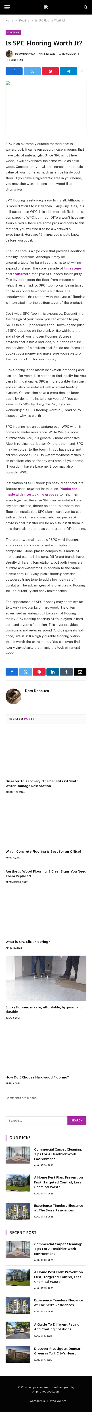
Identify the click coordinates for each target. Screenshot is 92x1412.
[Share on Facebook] (14, 71)
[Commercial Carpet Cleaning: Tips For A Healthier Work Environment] (18, 1155)
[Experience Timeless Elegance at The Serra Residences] (18, 1211)
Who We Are (58, 1401)
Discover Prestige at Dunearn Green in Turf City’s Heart (58, 1350)
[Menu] (7, 7)
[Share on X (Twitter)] (32, 71)
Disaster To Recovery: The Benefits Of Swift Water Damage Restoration (42, 783)
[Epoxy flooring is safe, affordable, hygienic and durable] (46, 978)
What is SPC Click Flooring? (28, 941)
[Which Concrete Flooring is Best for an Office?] (46, 822)
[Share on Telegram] (68, 71)
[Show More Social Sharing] (82, 71)
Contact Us (37, 1401)
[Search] (85, 7)
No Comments (70, 54)
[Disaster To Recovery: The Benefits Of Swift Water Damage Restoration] (46, 752)
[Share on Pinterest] (50, 71)
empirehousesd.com (46, 1391)
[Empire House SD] (46, 7)
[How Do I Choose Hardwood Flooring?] (46, 1048)
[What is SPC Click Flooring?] (46, 913)
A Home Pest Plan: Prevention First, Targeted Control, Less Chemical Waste (58, 1182)
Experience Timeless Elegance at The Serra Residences (58, 1207)
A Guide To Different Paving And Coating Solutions (56, 1326)
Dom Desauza (27, 54)
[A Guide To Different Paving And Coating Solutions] (18, 1330)
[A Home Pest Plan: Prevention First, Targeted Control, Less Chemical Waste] (18, 1183)
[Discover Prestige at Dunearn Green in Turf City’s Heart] (18, 1354)
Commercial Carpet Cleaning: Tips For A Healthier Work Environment (58, 1154)
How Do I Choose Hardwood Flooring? (37, 1077)
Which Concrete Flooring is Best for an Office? (43, 851)
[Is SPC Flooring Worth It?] (46, 107)
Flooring (13, 32)
